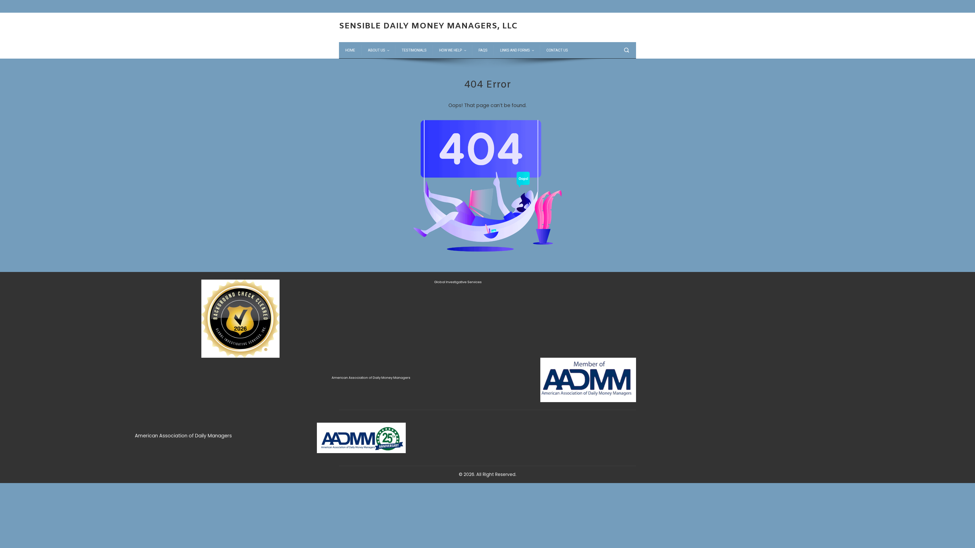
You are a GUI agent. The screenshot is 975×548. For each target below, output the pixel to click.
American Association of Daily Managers (183, 435)
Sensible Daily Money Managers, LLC (428, 26)
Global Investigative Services (458, 282)
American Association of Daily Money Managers (371, 377)
